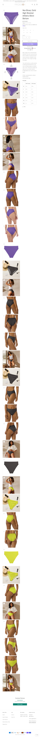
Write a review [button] (19, 704)
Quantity (24, 35)
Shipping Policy (5, 724)
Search (4, 714)
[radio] (24, 30)
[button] (3, 4)
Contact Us (13, 717)
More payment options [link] (30, 46)
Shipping (24, 22)
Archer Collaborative (32, 722)
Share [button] (24, 106)
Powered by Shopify (22, 734)
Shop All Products (5, 717)
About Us (12, 714)
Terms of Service (5, 719)
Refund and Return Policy (6, 721)
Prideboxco (18, 734)
